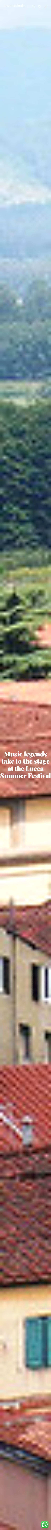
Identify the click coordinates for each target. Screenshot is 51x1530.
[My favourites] (39, 6)
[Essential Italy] (14, 6)
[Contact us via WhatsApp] (45, 1524)
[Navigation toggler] (45, 6)
